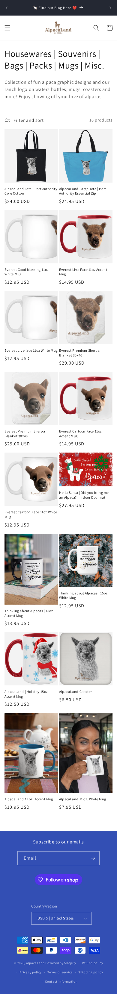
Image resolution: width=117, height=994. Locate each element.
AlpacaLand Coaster (75, 691)
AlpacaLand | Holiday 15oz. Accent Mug (26, 694)
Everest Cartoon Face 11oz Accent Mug (80, 433)
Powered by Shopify (60, 963)
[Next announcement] (110, 7)
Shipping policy (90, 972)
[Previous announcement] (6, 7)
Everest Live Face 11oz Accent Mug (83, 272)
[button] (7, 27)
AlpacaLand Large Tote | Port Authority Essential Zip (82, 191)
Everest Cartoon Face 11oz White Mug (30, 514)
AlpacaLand (35, 963)
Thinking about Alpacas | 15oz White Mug (83, 595)
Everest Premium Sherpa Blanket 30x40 (79, 352)
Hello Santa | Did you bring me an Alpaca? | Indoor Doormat (84, 495)
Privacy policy (31, 972)
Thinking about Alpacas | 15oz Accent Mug (28, 613)
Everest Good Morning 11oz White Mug (26, 272)
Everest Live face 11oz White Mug (31, 350)
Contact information (61, 981)
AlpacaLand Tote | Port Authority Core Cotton (30, 191)
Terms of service (60, 972)
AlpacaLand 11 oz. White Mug (82, 799)
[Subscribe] (92, 858)
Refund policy (92, 963)
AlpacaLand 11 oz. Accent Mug (28, 799)
